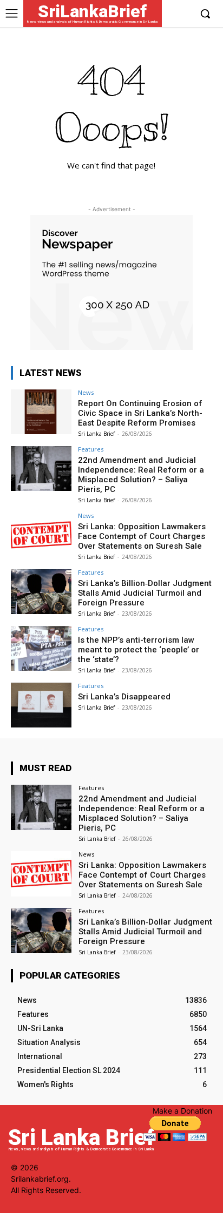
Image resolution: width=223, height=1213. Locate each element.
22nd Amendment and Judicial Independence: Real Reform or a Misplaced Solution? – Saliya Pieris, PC (141, 474)
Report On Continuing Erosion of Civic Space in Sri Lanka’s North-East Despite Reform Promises (140, 413)
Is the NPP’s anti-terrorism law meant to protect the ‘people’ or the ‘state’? (138, 649)
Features (90, 449)
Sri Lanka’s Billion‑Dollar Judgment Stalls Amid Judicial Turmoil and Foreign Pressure (145, 593)
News (86, 392)
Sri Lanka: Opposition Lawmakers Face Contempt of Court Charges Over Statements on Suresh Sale (142, 536)
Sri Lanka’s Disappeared (124, 697)
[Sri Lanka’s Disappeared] (41, 705)
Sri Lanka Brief (96, 433)
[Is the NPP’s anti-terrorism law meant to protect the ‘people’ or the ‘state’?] (41, 648)
